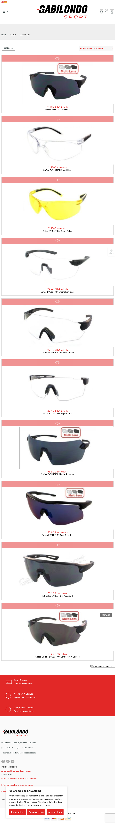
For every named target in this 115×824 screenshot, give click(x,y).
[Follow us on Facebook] (3, 761)
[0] (112, 12)
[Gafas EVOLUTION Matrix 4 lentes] (58, 448)
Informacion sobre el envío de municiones (19, 778)
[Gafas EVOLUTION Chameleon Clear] (58, 265)
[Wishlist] (106, 13)
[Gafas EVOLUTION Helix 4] (58, 83)
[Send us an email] (8, 761)
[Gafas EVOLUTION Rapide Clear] (58, 387)
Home (3, 35)
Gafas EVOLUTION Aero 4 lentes (57, 535)
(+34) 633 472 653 (27, 748)
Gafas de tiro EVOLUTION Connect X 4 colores (57, 657)
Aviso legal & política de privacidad (16, 771)
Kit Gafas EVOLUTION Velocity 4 (57, 596)
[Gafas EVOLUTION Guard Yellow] (58, 204)
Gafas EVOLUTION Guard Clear (57, 170)
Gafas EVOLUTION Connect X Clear (57, 353)
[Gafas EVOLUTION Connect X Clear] (58, 326)
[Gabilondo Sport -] (62, 11)
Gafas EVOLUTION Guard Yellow (57, 231)
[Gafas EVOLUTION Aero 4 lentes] (58, 508)
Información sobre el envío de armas (17, 785)
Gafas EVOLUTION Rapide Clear (57, 413)
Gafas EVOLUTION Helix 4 (57, 109)
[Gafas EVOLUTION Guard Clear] (58, 143)
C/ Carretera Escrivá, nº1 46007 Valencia (18, 743)
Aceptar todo (55, 812)
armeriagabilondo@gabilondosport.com (18, 753)
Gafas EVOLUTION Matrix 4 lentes (57, 474)
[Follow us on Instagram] (12, 761)
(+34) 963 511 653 (9, 748)
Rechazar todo (36, 812)
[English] (2, 2)
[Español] (5, 2)
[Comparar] (101, 13)
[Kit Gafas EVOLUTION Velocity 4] (58, 569)
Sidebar (9, 48)
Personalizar (17, 812)
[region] (36, 802)
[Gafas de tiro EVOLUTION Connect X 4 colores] (58, 630)
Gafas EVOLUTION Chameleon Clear (57, 292)
